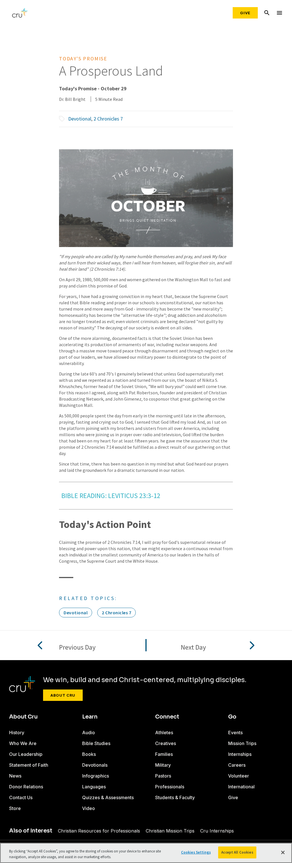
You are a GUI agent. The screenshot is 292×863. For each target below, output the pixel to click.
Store (15, 808)
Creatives (165, 743)
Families (164, 754)
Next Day (193, 647)
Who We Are (22, 743)
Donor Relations (26, 786)
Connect (167, 716)
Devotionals (95, 765)
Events (235, 732)
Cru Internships (217, 831)
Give (245, 13)
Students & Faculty (175, 797)
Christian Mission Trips (170, 831)
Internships (240, 754)
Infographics (95, 776)
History (16, 732)
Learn (90, 716)
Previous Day (77, 647)
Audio (88, 732)
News (15, 776)
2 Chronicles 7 (108, 118)
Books (89, 754)
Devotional (79, 118)
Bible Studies (96, 743)
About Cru (62, 695)
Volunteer (238, 776)
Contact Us (21, 797)
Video (88, 808)
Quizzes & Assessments (108, 797)
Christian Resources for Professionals (99, 831)
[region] (146, 853)
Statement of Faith (28, 765)
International (241, 786)
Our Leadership (25, 754)
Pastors (163, 776)
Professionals (169, 786)
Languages (94, 786)
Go (232, 716)
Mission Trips (242, 743)
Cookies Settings (196, 852)
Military (163, 765)
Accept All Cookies (237, 852)
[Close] (283, 852)
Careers (237, 765)
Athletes (164, 732)
